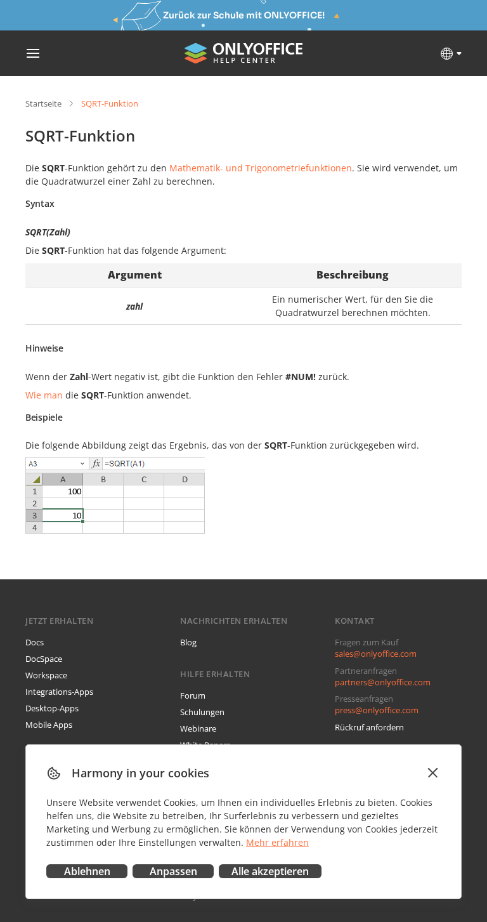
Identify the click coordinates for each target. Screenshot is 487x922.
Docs (34, 642)
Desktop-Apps (52, 708)
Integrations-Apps (59, 691)
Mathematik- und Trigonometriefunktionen (260, 168)
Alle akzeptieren (270, 871)
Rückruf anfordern (369, 727)
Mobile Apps (48, 724)
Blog (188, 642)
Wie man (44, 395)
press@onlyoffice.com (377, 710)
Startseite (43, 103)
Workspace (46, 675)
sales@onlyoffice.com (376, 653)
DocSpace (43, 658)
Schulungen (202, 712)
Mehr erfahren (277, 842)
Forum (192, 695)
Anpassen (173, 871)
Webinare (198, 728)
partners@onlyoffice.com (383, 682)
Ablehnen (87, 871)
